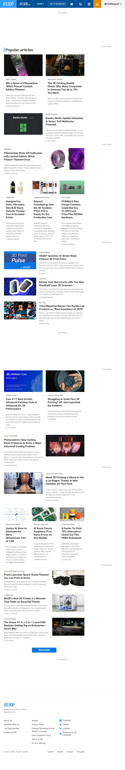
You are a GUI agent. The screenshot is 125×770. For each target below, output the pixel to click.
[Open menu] (89, 4)
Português (80, 752)
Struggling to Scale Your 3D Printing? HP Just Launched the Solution (64, 402)
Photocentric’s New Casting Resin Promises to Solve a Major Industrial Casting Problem (23, 443)
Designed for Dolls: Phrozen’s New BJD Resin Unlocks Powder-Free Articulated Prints (16, 209)
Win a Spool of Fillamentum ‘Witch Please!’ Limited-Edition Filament (22, 86)
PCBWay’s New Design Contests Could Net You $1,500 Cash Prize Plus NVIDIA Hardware (72, 209)
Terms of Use (37, 739)
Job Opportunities (11, 728)
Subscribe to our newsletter (69, 733)
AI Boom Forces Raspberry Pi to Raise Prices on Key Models (43, 533)
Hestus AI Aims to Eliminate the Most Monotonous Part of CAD (16, 535)
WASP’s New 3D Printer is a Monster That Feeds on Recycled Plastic (25, 600)
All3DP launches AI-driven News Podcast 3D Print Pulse (58, 257)
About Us (8, 720)
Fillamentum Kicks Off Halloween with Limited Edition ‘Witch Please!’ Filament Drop (23, 156)
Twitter (65, 724)
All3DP (43, 273)
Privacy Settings (39, 743)
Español (51, 752)
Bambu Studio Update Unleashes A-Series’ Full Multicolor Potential (64, 121)
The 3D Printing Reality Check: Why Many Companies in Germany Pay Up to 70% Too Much (65, 88)
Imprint (35, 720)
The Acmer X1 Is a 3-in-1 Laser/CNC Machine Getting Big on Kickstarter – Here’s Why (25, 625)
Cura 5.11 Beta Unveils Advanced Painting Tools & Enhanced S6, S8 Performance (21, 404)
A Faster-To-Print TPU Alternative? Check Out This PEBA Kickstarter (72, 533)
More (39, 4)
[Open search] (80, 4)
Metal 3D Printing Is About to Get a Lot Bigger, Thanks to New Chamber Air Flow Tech (65, 480)
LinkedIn (66, 728)
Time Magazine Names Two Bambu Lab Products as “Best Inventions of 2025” (61, 308)
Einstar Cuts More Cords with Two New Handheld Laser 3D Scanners (61, 284)
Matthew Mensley (13, 106)
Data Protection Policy (41, 735)
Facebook (66, 720)
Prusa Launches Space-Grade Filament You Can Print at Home (26, 576)
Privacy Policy (38, 724)
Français (70, 752)
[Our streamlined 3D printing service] (113, 4)
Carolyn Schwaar (11, 465)
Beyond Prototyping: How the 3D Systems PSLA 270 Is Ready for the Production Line (44, 209)
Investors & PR (10, 732)
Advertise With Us (11, 724)
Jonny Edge (51, 141)
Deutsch (60, 752)
